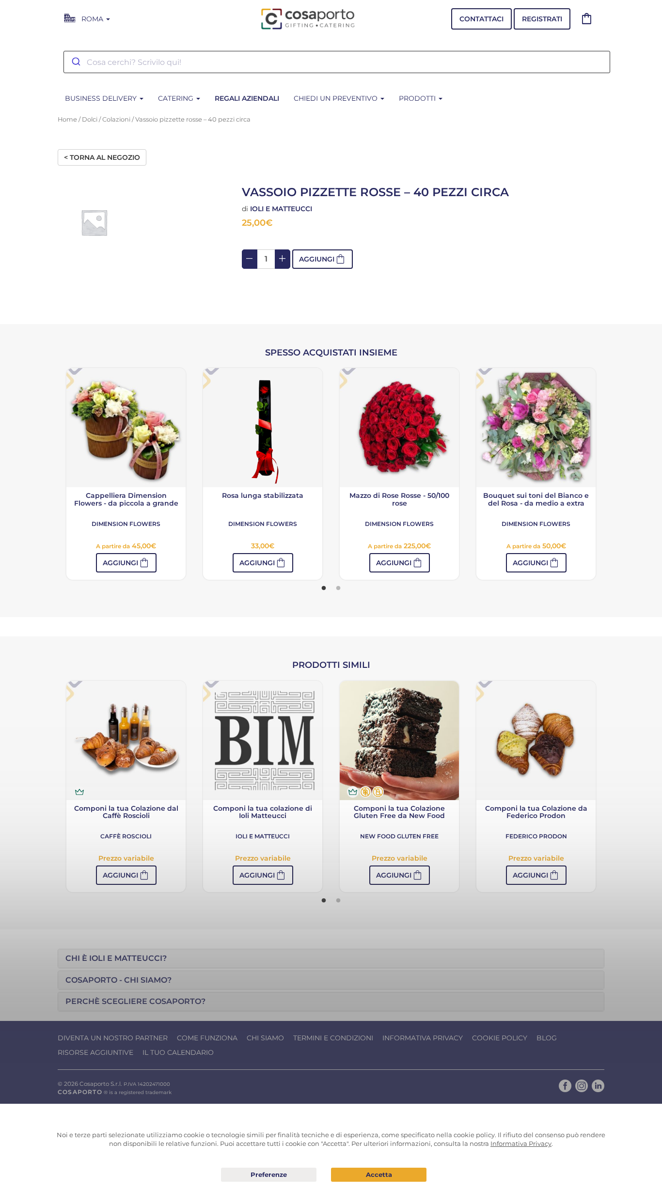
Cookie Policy (499, 1038)
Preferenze (268, 1175)
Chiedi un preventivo (336, 98)
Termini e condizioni (333, 1038)
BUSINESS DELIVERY (102, 98)
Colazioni (116, 119)
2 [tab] (338, 588)
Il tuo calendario (178, 1052)
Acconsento (378, 1175)
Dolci (89, 119)
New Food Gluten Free (399, 836)
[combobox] (336, 62)
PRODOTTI (418, 98)
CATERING (176, 98)
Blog (546, 1038)
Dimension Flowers (126, 523)
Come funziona (207, 1038)
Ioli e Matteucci (281, 208)
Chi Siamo (265, 1038)
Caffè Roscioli (126, 836)
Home (67, 119)
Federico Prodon (536, 836)
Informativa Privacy (422, 1038)
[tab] (331, 958)
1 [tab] (324, 588)
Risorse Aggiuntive (95, 1052)
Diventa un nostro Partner (113, 1038)
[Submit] (75, 62)
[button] (126, 562)
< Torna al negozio (102, 157)
